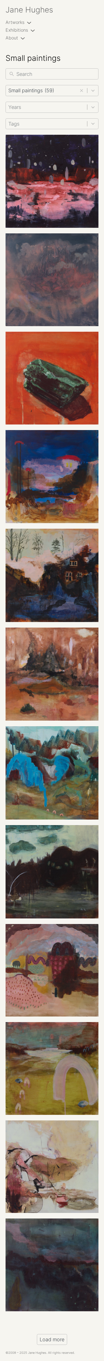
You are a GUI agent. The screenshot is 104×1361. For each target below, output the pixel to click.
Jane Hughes (29, 9)
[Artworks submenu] (29, 22)
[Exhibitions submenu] (32, 30)
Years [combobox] (14, 107)
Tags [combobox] (13, 124)
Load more (52, 1339)
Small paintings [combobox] (31, 90)
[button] (81, 90)
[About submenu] (22, 38)
